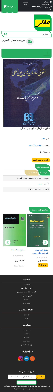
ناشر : (48, 138)
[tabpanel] (26, 184)
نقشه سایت (26, 284)
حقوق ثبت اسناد (17, 249)
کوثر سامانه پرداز (19, 388)
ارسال (5, 386)
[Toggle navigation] (46, 53)
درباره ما (26, 299)
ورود (25, 4)
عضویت (25, 2)
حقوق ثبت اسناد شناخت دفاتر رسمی (40, 252)
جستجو (26, 314)
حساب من (26, 329)
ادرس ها (26, 337)
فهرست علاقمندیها (26, 344)
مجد (43, 138)
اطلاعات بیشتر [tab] (31, 172)
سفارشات (27, 333)
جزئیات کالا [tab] (44, 172)
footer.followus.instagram (20, 358)
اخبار (26, 318)
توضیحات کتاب (42, 167)
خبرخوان (32, 358)
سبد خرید (26, 341)
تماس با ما (26, 303)
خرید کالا (43, 265)
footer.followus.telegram (26, 358)
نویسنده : (46, 145)
